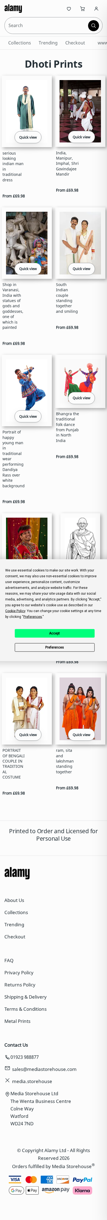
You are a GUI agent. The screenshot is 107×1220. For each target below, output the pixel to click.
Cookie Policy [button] (15, 611)
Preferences (54, 647)
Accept (54, 633)
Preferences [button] (32, 616)
